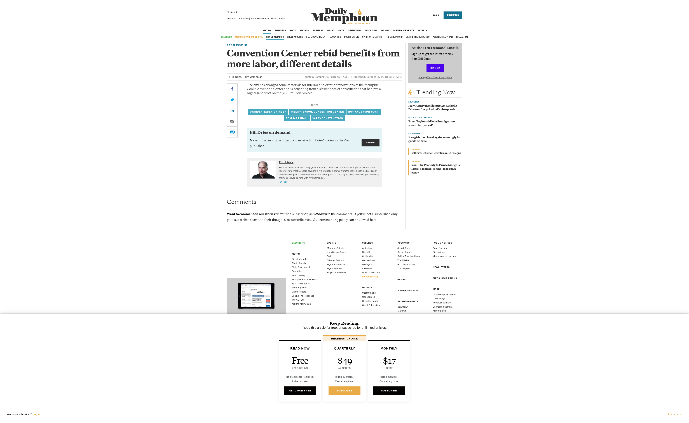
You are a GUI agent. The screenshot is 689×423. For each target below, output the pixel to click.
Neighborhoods (407, 301)
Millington (367, 264)
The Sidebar (403, 260)
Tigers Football (334, 268)
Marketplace (439, 310)
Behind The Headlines (418, 37)
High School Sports (336, 252)
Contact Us (243, 18)
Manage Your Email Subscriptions (435, 77)
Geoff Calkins (369, 292)
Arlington (367, 248)
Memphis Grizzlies (336, 248)
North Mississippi (371, 272)
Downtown (402, 306)
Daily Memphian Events (444, 294)
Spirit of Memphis (372, 37)
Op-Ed (330, 30)
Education (335, 37)
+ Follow (370, 142)
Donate (281, 18)
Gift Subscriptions (445, 278)
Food (293, 30)
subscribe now (300, 220)
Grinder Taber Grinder (268, 111)
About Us (231, 18)
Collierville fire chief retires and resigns (436, 153)
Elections (226, 37)
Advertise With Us (442, 302)
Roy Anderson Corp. (363, 111)
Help (273, 18)
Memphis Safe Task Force (249, 37)
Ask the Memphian (443, 37)
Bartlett (366, 252)
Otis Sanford (368, 297)
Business (280, 30)
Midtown (401, 310)
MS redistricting (370, 276)
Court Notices (440, 248)
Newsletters (441, 267)
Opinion (367, 287)
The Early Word (394, 37)
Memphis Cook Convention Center (317, 111)
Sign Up (435, 68)
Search (233, 12)
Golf (329, 256)
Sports (304, 30)
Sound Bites (403, 248)
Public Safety (351, 37)
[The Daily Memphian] (344, 16)
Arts (341, 30)
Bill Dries (236, 76)
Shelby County (295, 37)
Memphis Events (403, 30)
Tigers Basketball (336, 264)
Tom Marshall (297, 118)
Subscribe (453, 15)
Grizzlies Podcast (335, 260)
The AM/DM (462, 37)
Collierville (367, 256)
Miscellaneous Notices (444, 256)
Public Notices (442, 242)
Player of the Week (336, 272)
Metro (267, 30)
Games (385, 30)
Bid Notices (438, 252)
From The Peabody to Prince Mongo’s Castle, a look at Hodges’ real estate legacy (435, 169)
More (421, 30)
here (373, 220)
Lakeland (367, 268)
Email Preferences (259, 18)
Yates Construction (328, 118)
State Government (316, 37)
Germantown (368, 260)
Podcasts (371, 30)
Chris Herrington (370, 301)
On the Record (299, 291)
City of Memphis (275, 37)
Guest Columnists (371, 305)
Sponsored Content (442, 306)
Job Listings (439, 298)
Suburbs (318, 30)
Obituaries (355, 30)
